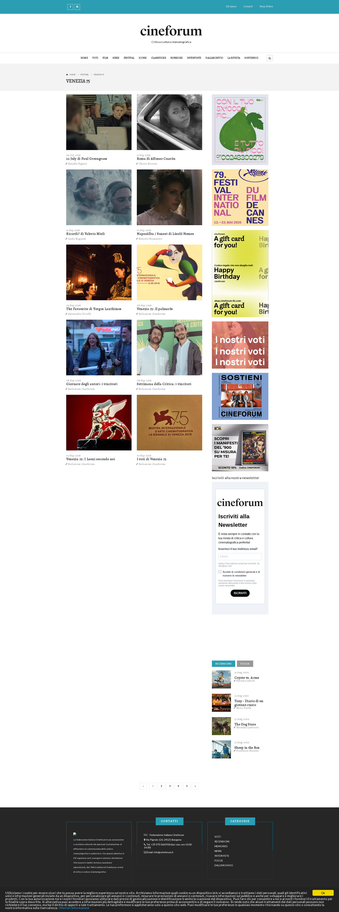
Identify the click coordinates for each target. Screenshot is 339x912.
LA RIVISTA (234, 58)
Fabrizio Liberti (245, 681)
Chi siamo (231, 6)
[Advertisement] (238, 636)
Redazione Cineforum (152, 314)
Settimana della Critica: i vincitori (164, 384)
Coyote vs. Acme (246, 678)
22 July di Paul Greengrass (86, 158)
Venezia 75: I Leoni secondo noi (90, 459)
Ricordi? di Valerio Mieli (85, 233)
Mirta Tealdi (243, 708)
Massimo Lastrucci (247, 727)
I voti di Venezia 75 (151, 459)
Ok (323, 893)
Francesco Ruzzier (247, 751)
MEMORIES (221, 846)
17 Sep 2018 (144, 155)
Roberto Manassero (150, 239)
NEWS (218, 850)
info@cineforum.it (163, 852)
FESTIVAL (129, 58)
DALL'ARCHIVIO (214, 58)
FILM (105, 58)
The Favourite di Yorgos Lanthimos (93, 308)
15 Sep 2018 (73, 230)
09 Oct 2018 (73, 155)
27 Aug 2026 (241, 719)
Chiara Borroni (148, 164)
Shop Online (266, 6)
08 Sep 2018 (144, 305)
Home (73, 74)
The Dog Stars (245, 724)
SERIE (116, 58)
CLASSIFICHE (158, 58)
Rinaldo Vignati (77, 164)
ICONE (143, 58)
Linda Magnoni (77, 239)
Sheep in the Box (247, 748)
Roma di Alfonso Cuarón (156, 158)
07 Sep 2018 (73, 455)
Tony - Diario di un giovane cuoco (248, 703)
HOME (84, 58)
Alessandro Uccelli (79, 314)
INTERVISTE (194, 58)
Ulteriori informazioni (74, 908)
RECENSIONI (223, 663)
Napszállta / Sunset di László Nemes (165, 233)
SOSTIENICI (251, 58)
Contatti (247, 6)
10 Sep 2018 (144, 230)
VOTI (95, 58)
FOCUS (245, 663)
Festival (85, 74)
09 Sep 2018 (73, 305)
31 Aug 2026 (241, 672)
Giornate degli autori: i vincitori (92, 384)
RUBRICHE (177, 58)
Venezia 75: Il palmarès (155, 308)
